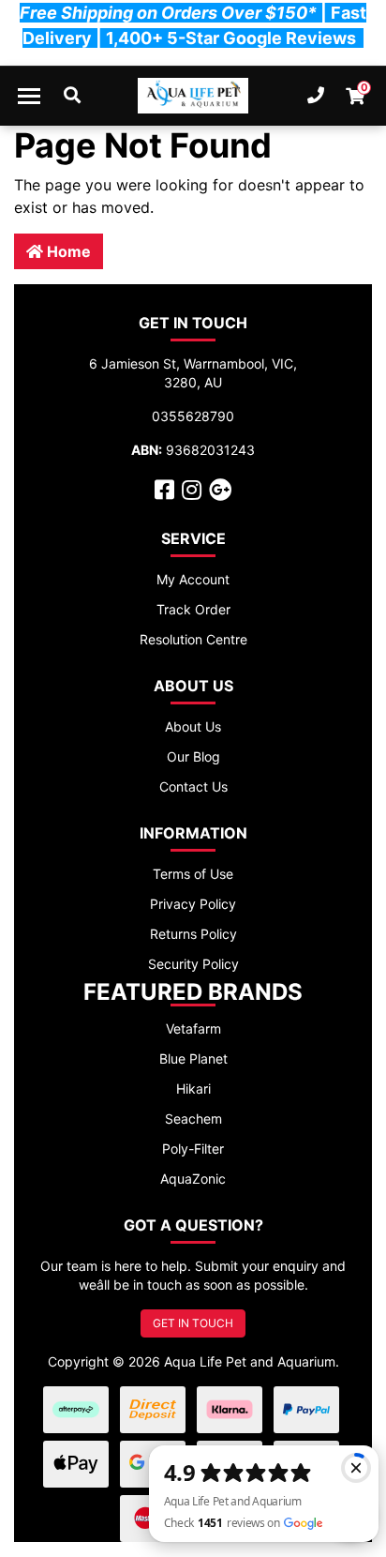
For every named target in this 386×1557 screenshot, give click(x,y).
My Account (193, 579)
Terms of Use (193, 874)
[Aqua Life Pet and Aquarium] (193, 95)
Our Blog (193, 756)
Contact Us (193, 786)
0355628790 (193, 416)
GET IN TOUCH (193, 1323)
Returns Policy (193, 934)
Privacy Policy (193, 904)
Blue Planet (193, 1058)
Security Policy (193, 964)
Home (67, 251)
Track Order (193, 609)
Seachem (193, 1118)
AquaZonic (193, 1179)
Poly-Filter (193, 1148)
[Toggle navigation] (29, 95)
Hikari (193, 1088)
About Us (193, 726)
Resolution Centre (193, 639)
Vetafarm (193, 1028)
